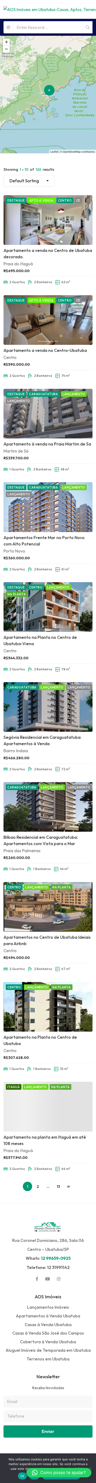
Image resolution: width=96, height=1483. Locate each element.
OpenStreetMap (72, 151)
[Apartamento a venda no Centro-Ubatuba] (48, 320)
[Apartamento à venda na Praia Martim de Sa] (48, 413)
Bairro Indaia (15, 750)
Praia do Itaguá (18, 263)
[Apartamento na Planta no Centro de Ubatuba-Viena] (48, 607)
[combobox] (29, 181)
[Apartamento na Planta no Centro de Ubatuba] (48, 1007)
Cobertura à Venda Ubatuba (48, 1341)
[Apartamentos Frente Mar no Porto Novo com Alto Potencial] (48, 507)
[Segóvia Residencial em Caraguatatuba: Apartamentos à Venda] (48, 707)
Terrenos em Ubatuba (48, 1359)
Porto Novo (14, 551)
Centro (10, 357)
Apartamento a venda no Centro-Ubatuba (45, 350)
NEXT (68, 1186)
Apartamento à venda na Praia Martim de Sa (47, 444)
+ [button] (6, 42)
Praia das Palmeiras (22, 850)
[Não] (90, 1468)
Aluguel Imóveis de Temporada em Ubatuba (48, 1350)
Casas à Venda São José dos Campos (48, 1333)
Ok (22, 1476)
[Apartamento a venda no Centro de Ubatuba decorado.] (48, 220)
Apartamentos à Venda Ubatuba (48, 1316)
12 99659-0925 (56, 1258)
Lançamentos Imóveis (48, 1307)
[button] (58, 1472)
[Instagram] (59, 1279)
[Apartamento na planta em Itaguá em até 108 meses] (48, 1106)
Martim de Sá (15, 451)
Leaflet (54, 151)
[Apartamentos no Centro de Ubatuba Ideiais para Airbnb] (48, 907)
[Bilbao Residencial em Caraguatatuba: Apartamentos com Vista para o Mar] (48, 807)
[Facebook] (37, 1279)
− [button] (6, 49)
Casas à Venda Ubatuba (48, 1324)
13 (58, 1186)
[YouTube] (47, 1279)
